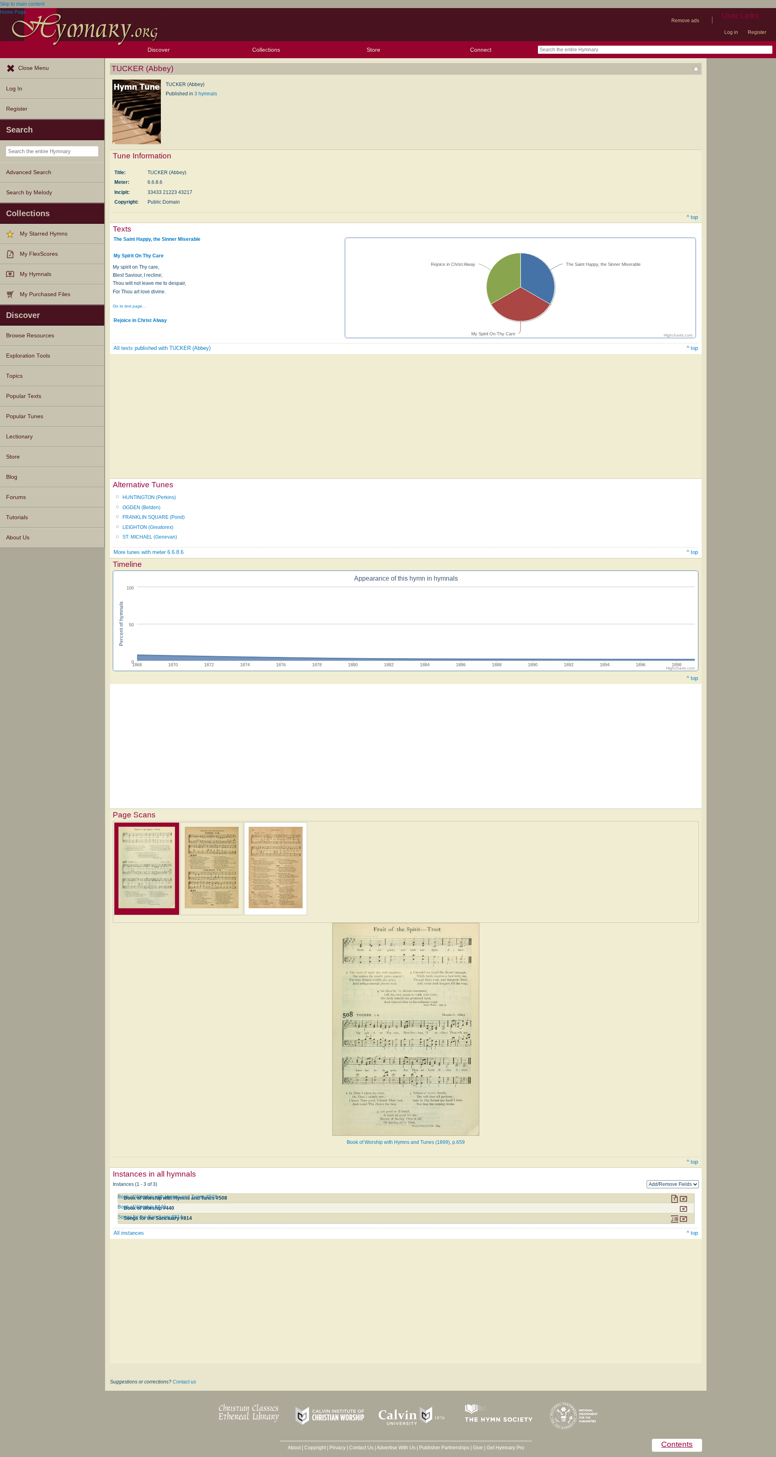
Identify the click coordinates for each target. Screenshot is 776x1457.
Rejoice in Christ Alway (140, 320)
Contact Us (361, 1448)
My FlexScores (39, 254)
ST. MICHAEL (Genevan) (149, 537)
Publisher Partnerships (444, 1448)
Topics (14, 376)
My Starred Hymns (43, 234)
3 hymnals (205, 94)
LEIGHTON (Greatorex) (147, 527)
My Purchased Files (45, 294)
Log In (14, 89)
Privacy (337, 1448)
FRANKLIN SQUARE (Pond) (153, 517)
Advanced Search (28, 172)
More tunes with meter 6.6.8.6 (148, 552)
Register (757, 32)
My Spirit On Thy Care (139, 256)
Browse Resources (30, 336)
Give (478, 1448)
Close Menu (33, 68)
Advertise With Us (396, 1448)
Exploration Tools (28, 356)
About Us (18, 538)
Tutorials (17, 517)
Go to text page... (129, 306)
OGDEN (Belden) (141, 507)
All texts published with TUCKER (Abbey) (162, 348)
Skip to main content (22, 4)
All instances (129, 1233)
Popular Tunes (24, 416)
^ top (692, 217)
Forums (16, 497)
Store (373, 49)
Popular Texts (23, 396)
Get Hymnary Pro (505, 1448)
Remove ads (685, 20)
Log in (731, 32)
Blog (11, 477)
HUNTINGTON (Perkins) (149, 497)
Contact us (184, 1382)
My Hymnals (35, 274)
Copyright (315, 1448)
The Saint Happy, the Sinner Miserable (157, 239)
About (294, 1448)
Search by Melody (29, 192)
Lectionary (19, 437)
